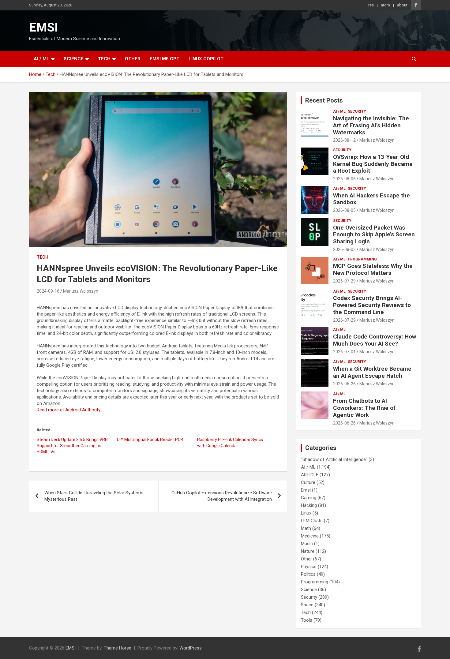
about (402, 5)
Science (74, 59)
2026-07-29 (344, 281)
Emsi (306, 490)
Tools (306, 620)
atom (385, 5)
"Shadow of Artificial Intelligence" (334, 459)
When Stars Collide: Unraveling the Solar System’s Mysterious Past (94, 496)
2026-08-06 (344, 178)
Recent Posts (324, 100)
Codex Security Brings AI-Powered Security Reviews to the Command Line (372, 305)
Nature (307, 551)
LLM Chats (312, 520)
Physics (309, 566)
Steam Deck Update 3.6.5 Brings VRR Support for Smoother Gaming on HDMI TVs (72, 445)
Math (306, 528)
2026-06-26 (344, 383)
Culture (308, 482)
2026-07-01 (344, 351)
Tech (104, 59)
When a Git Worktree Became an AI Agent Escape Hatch (372, 372)
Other (133, 59)
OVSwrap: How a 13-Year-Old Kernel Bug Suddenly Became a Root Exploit (373, 163)
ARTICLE (309, 474)
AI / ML (41, 59)
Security (357, 111)
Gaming (308, 497)
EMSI (43, 27)
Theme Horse (117, 648)
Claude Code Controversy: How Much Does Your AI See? (374, 340)
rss (371, 5)
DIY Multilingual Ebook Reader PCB (150, 439)
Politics (308, 574)
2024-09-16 (48, 291)
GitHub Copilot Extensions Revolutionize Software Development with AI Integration (221, 496)
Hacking (309, 505)
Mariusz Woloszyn (80, 291)
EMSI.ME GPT (164, 59)
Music (307, 543)
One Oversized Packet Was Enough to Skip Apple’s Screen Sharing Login (374, 234)
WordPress (190, 648)
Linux (306, 513)
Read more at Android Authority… (70, 410)
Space (307, 605)
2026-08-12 (344, 140)
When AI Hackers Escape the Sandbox (371, 199)
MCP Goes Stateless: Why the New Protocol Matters (373, 269)
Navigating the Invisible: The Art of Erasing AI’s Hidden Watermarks (371, 125)
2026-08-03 (344, 249)
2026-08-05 (344, 210)
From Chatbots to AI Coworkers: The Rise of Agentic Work (364, 407)
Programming (362, 259)
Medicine (310, 536)
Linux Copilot (206, 59)
